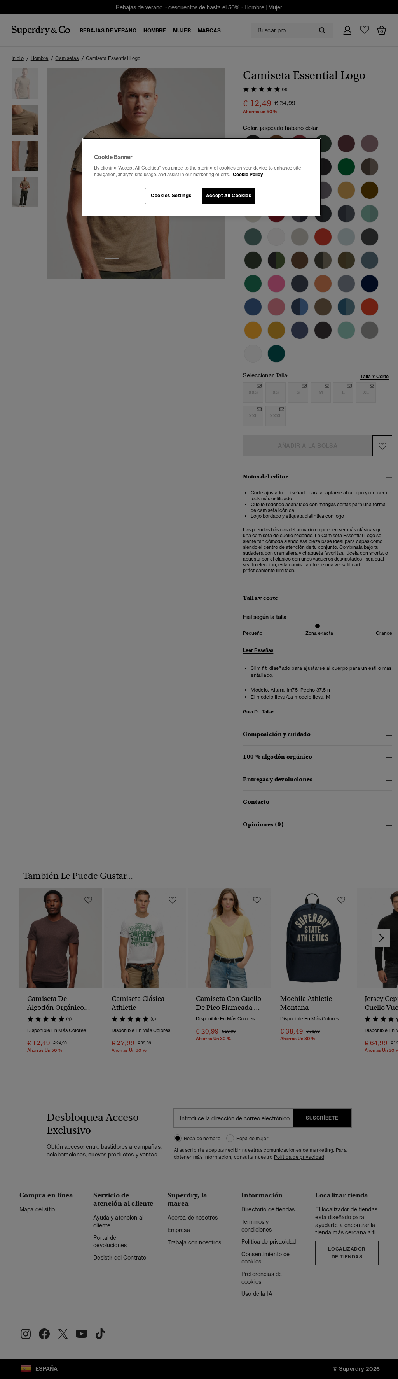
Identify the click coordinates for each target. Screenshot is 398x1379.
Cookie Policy (248, 174)
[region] (201, 177)
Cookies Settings (171, 195)
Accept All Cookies (228, 195)
